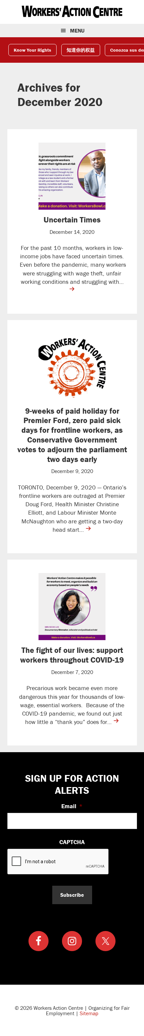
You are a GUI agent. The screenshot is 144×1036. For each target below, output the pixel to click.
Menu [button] (77, 30)
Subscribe (72, 894)
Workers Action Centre (72, 12)
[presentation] (58, 862)
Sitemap (89, 1013)
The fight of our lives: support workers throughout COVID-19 (72, 655)
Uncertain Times (72, 219)
